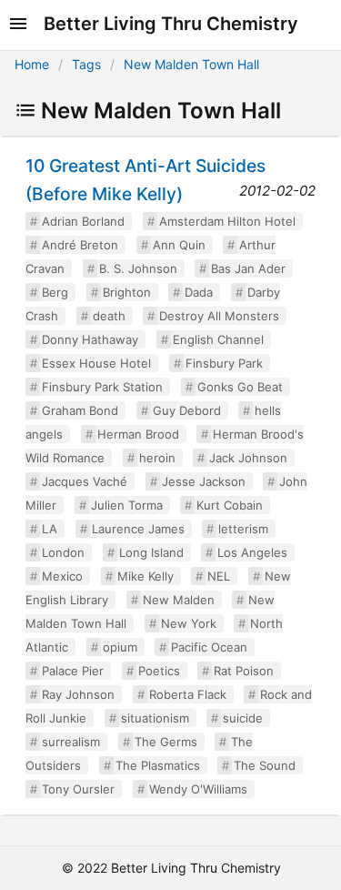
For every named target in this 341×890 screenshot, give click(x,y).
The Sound (265, 765)
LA (49, 528)
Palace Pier (73, 670)
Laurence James (138, 528)
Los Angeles (252, 552)
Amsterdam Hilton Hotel (227, 221)
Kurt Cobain (229, 505)
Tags (86, 64)
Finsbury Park (224, 363)
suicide (243, 718)
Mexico (62, 576)
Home (32, 64)
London (63, 552)
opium (120, 647)
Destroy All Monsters (219, 315)
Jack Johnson (248, 457)
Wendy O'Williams (198, 789)
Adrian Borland (83, 221)
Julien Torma (127, 505)
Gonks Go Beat (240, 386)
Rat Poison (244, 670)
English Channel (218, 339)
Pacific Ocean (209, 647)
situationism (155, 718)
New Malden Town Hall (191, 64)
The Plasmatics (157, 765)
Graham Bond (80, 410)
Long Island (151, 552)
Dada (199, 292)
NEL (218, 576)
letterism (243, 528)
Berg (55, 292)
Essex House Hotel (96, 363)
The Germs (166, 741)
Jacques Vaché (84, 481)
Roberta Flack (187, 694)
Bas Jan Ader (248, 268)
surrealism (71, 741)
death (109, 315)
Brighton (127, 292)
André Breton (80, 245)
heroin (157, 457)
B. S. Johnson (138, 268)
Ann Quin (179, 245)
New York (188, 623)
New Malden (179, 599)
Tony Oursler (78, 789)
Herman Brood (138, 434)
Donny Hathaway (90, 339)
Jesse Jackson (204, 481)
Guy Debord (187, 410)
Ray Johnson (78, 694)
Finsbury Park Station (102, 386)
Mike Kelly (145, 576)
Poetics (159, 670)
